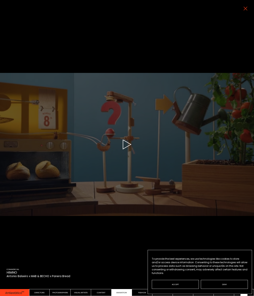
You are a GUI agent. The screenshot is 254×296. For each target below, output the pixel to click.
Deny (224, 284)
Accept (175, 284)
